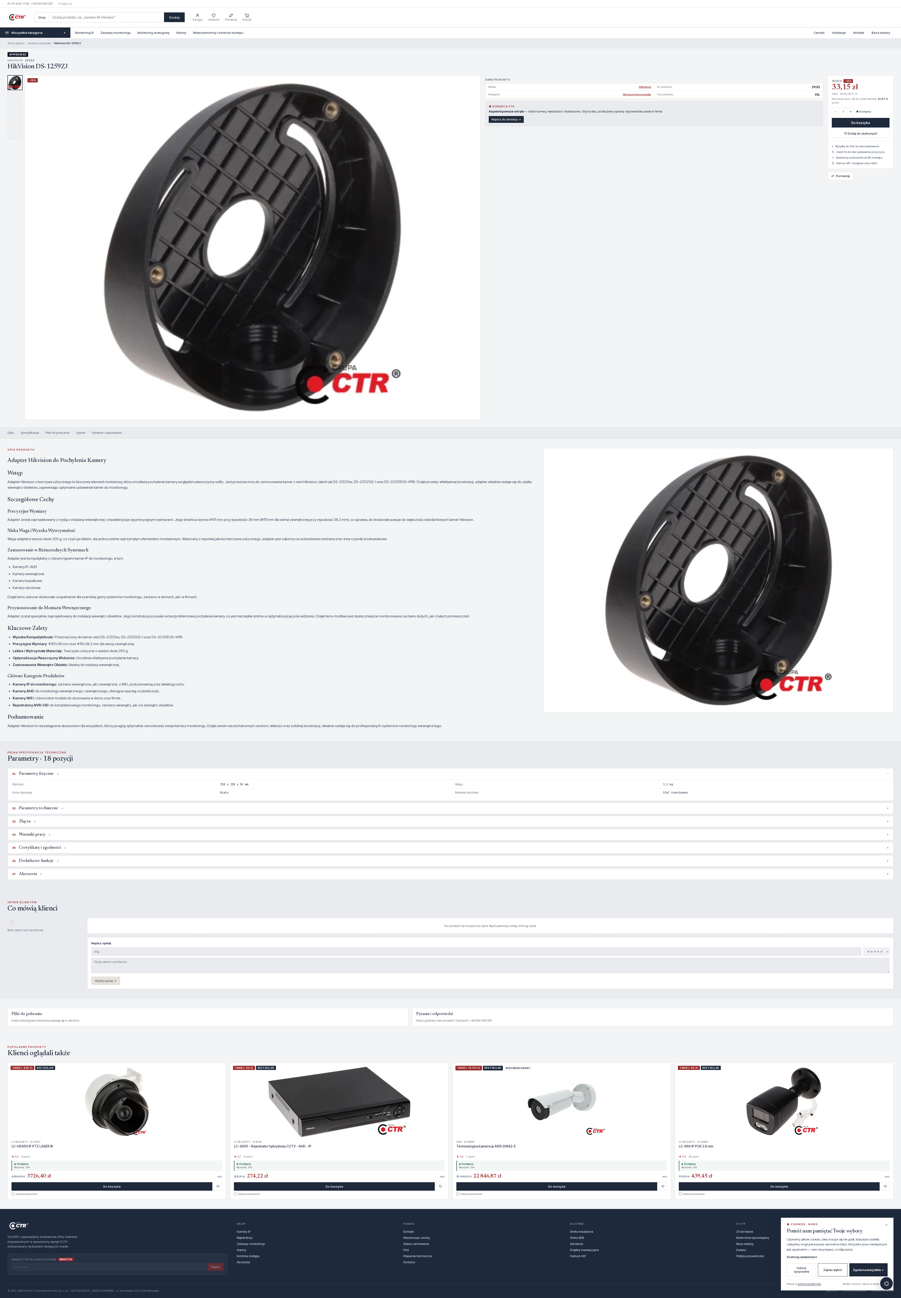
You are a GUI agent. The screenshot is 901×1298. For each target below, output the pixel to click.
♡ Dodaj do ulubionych (860, 133)
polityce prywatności (809, 1284)
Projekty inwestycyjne (584, 1250)
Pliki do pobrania (57, 432)
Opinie (80, 432)
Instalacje (839, 33)
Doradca (409, 1262)
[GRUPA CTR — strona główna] (17, 17)
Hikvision (645, 87)
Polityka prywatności (750, 1256)
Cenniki (819, 33)
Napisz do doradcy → (506, 119)
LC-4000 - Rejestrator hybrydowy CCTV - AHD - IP (272, 1146)
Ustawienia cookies (882, 1290)
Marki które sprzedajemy (752, 1238)
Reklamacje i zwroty (416, 1238)
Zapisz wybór (832, 1270)
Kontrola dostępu (248, 1256)
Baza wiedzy (881, 33)
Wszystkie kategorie (38, 33)
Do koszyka (860, 123)
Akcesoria (243, 1262)
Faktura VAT (578, 1256)
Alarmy (181, 33)
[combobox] (106, 17)
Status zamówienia (416, 1244)
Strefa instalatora (581, 1231)
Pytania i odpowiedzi (107, 432)
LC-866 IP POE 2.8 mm (696, 1146)
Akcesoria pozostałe (39, 43)
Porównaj (840, 176)
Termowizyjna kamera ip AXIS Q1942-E (486, 1146)
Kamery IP (243, 1231)
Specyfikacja (30, 432)
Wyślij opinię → (105, 981)
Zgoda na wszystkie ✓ (868, 1270)
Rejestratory (244, 1238)
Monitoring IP (84, 33)
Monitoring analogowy (153, 33)
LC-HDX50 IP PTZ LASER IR (32, 1146)
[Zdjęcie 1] (15, 82)
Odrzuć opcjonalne (801, 1269)
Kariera (741, 1250)
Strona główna (16, 43)
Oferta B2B (577, 1238)
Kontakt (858, 33)
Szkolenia (576, 1244)
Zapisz (215, 1267)
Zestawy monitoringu (115, 33)
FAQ (406, 1250)
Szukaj (174, 17)
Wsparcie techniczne (417, 1256)
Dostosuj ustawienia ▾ (802, 1257)
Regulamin (832, 1290)
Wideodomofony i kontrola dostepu (218, 33)
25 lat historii (744, 1231)
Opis (11, 432)
